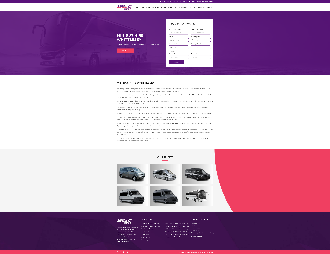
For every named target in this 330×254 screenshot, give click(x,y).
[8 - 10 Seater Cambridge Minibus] (132, 174)
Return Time (195, 54)
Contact (210, 7)
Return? (173, 51)
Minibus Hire (145, 7)
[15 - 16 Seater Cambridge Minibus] (132, 196)
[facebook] (118, 252)
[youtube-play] (128, 252)
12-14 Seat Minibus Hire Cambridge (177, 229)
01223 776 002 (166, 1)
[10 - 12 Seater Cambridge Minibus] (165, 174)
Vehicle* (171, 37)
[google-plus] (124, 252)
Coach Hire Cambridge (173, 237)
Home (138, 7)
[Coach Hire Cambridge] (197, 196)
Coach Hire (156, 7)
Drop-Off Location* (197, 29)
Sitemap (145, 240)
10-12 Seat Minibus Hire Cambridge (177, 226)
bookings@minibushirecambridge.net (202, 1)
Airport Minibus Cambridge (151, 226)
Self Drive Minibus (181, 7)
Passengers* (195, 37)
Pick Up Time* (196, 44)
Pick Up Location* (175, 29)
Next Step (176, 62)
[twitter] (121, 252)
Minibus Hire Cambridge (151, 223)
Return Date (173, 54)
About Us (201, 7)
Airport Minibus (167, 7)
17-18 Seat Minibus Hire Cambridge (177, 234)
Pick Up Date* (173, 44)
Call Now (125, 51)
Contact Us (146, 237)
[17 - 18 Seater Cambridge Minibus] (165, 196)
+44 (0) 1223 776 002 (180, 1)
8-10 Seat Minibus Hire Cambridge (177, 223)
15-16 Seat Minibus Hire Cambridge (177, 231)
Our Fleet (193, 7)
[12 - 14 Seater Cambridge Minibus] (197, 174)
